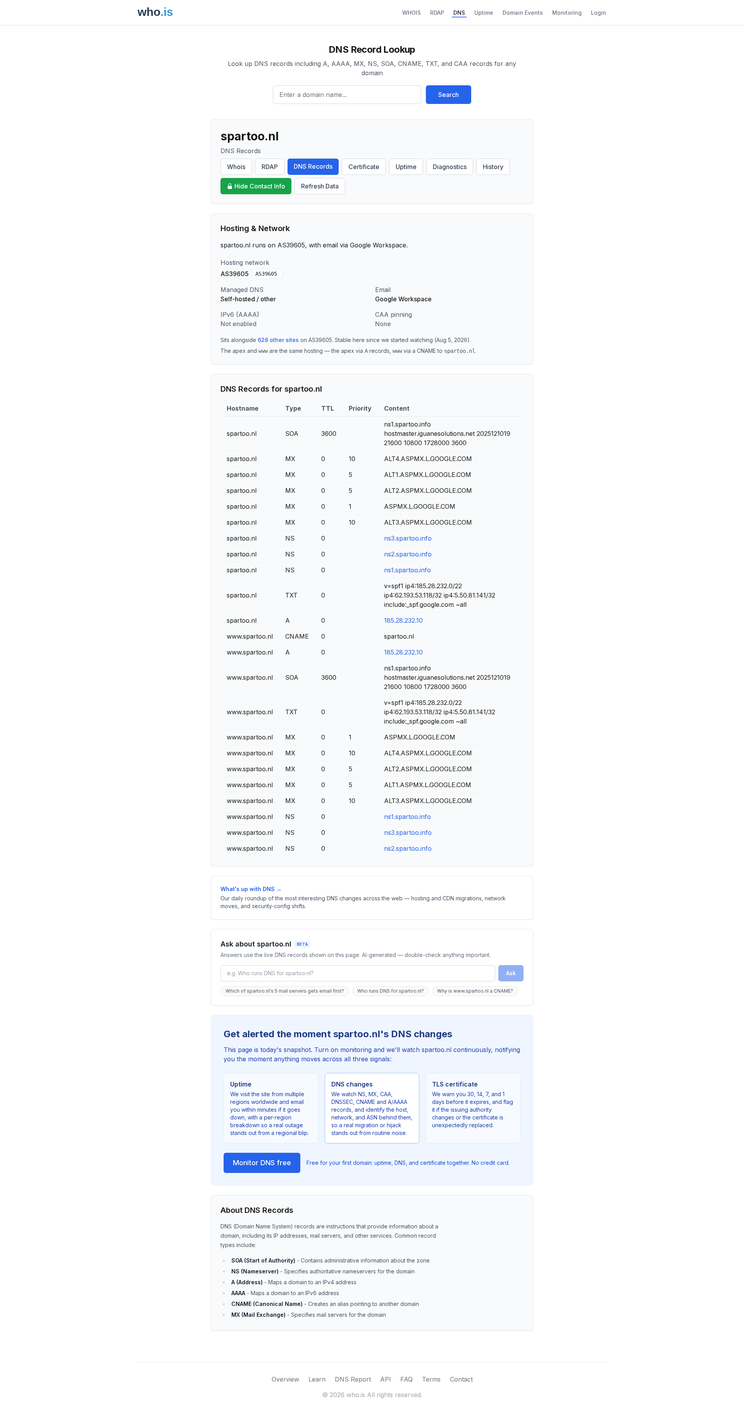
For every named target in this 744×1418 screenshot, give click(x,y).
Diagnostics (450, 167)
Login (598, 12)
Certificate (363, 167)
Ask (511, 973)
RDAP (437, 12)
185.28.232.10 (403, 620)
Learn (317, 1379)
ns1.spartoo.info (407, 570)
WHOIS (411, 12)
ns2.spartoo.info (408, 554)
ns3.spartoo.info (408, 538)
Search (448, 94)
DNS (459, 12)
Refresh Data (320, 186)
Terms (431, 1379)
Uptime (483, 12)
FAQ (406, 1379)
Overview (285, 1379)
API (385, 1379)
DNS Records (313, 166)
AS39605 (266, 274)
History (493, 167)
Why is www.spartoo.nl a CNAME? (475, 991)
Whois (236, 167)
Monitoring (567, 12)
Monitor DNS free (262, 1163)
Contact (461, 1379)
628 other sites (278, 340)
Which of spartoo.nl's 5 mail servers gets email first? (285, 991)
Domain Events (523, 12)
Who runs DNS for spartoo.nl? (390, 991)
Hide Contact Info (259, 186)
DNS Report (353, 1379)
